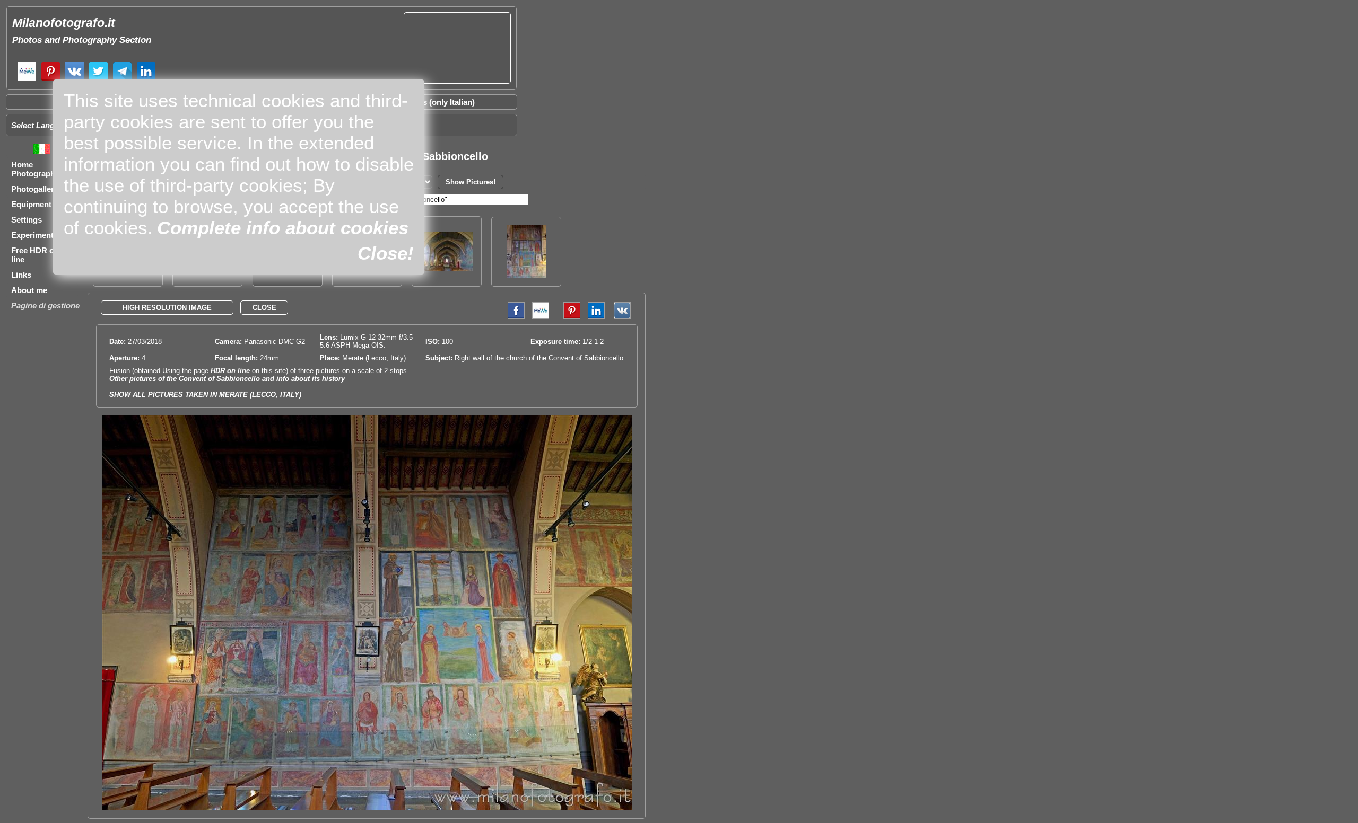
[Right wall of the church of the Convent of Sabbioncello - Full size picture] (367, 808)
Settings (26, 219)
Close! (386, 253)
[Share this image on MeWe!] (540, 317)
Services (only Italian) (435, 102)
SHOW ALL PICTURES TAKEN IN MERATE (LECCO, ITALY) (205, 395)
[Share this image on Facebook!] (513, 317)
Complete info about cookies (282, 227)
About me (29, 290)
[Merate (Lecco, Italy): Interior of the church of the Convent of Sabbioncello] (446, 268)
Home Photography (35, 169)
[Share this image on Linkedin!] (596, 317)
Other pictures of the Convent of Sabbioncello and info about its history (227, 379)
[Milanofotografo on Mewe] (27, 79)
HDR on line (230, 371)
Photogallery (34, 188)
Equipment (31, 204)
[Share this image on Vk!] (625, 317)
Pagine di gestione (45, 305)
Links (21, 274)
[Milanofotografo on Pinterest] (51, 79)
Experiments (34, 235)
